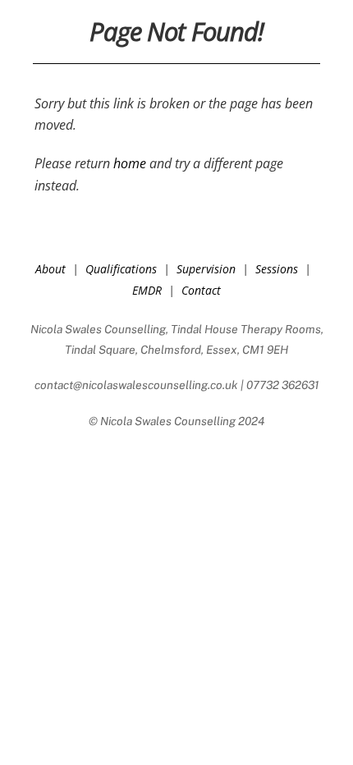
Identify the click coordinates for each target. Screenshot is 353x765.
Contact (201, 290)
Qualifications (121, 269)
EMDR (147, 290)
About (50, 269)
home (129, 163)
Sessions (276, 269)
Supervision (206, 269)
